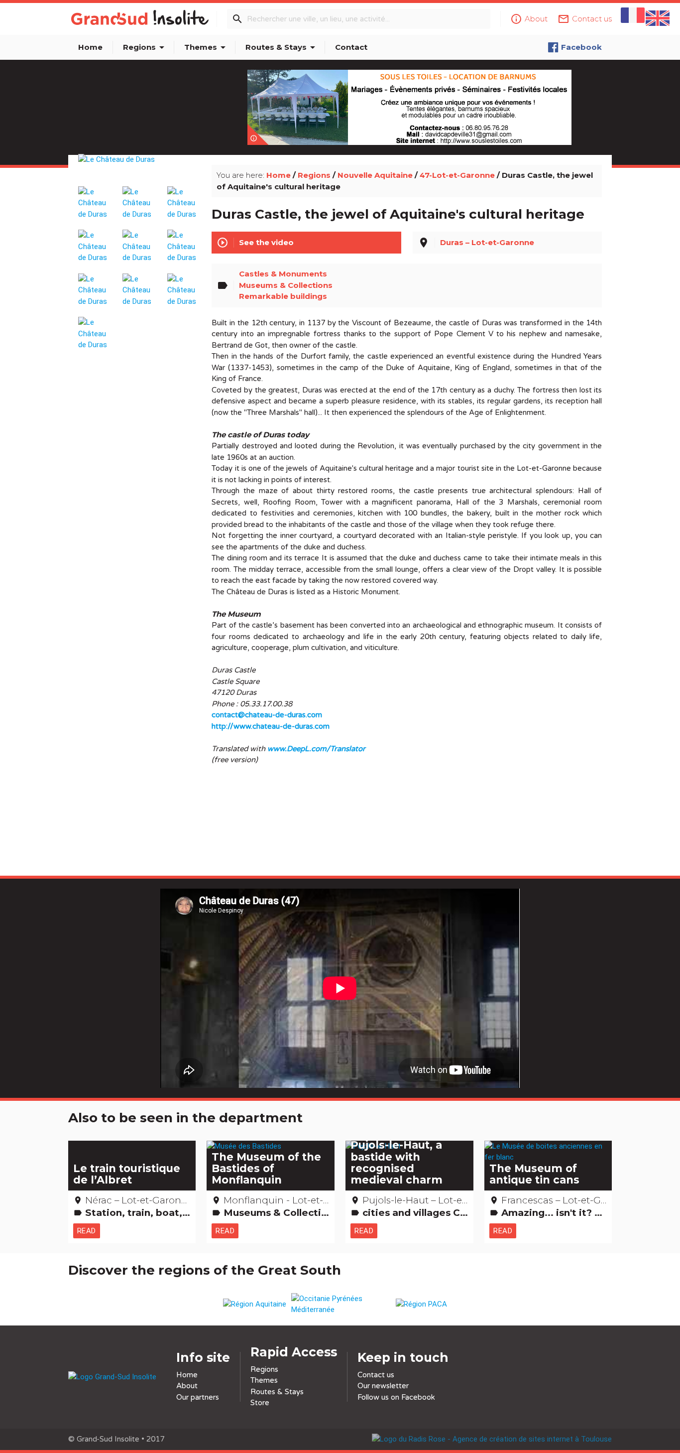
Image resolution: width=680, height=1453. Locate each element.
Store (259, 1402)
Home (90, 47)
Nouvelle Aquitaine (375, 175)
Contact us (375, 1374)
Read (86, 1230)
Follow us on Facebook (396, 1397)
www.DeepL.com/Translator (316, 748)
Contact (351, 47)
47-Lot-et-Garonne (457, 175)
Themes (206, 47)
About (187, 1385)
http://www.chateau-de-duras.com (271, 726)
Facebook (581, 47)
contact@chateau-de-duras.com (267, 714)
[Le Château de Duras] (139, 170)
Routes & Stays (282, 47)
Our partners (197, 1397)
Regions (145, 47)
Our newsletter (383, 1385)
